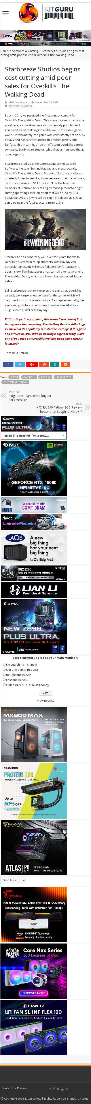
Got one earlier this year (22, 670)
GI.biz (59, 202)
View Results (45, 701)
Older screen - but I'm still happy (27, 685)
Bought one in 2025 (19, 675)
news (14, 377)
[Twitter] (58, 1089)
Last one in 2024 (17, 680)
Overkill (29, 377)
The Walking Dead (16, 382)
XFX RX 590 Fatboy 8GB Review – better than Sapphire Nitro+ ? (59, 408)
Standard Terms (77, 1098)
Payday (46, 377)
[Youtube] (62, 1089)
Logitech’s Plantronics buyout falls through (30, 396)
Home (4, 51)
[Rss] (50, 1089)
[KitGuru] (45, 11)
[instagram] (67, 1089)
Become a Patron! (16, 353)
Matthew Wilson (18, 102)
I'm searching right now (21, 665)
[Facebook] (54, 1089)
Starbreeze (64, 377)
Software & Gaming (25, 51)
